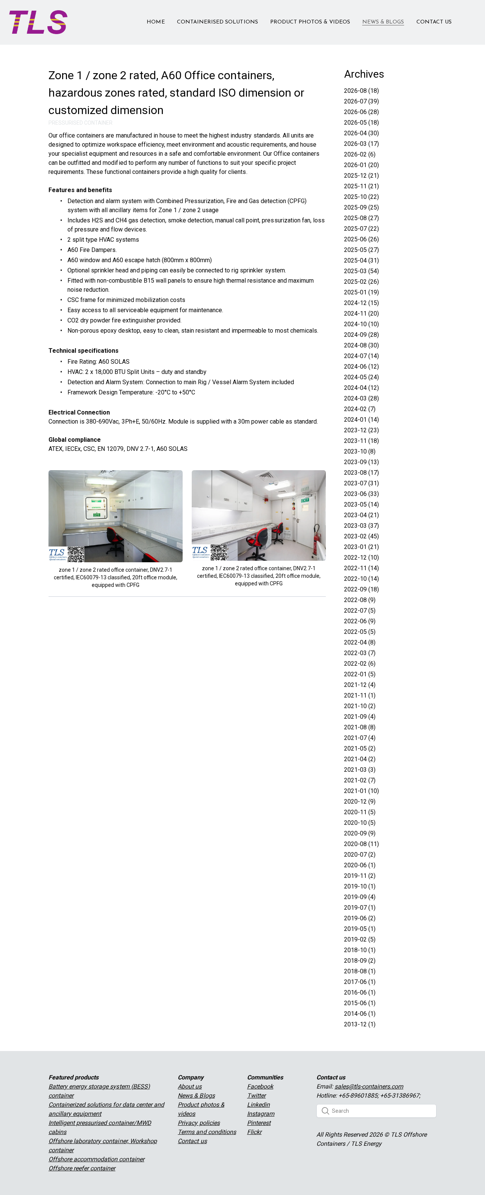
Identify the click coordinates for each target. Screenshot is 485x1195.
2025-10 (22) (361, 196)
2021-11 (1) (359, 695)
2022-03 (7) (359, 653)
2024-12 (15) (361, 303)
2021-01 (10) (361, 791)
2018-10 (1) (359, 950)
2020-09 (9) (359, 833)
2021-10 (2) (359, 706)
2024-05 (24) (361, 377)
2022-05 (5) (359, 631)
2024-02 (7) (359, 409)
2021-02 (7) (359, 780)
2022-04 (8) (359, 642)
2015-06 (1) (359, 1003)
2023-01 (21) (361, 547)
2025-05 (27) (361, 249)
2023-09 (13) (361, 462)
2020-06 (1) (359, 865)
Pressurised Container (80, 123)
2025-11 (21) (361, 186)
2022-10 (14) (361, 578)
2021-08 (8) (359, 727)
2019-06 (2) (359, 918)
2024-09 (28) (361, 334)
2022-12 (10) (361, 557)
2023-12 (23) (361, 430)
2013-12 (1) (359, 1024)
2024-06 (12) (361, 366)
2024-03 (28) (361, 398)
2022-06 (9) (359, 621)
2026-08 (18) (361, 90)
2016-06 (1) (359, 992)
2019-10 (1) (359, 886)
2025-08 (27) (361, 218)
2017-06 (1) (359, 981)
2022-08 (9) (359, 600)
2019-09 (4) (359, 897)
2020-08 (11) (361, 844)
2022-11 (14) (361, 568)
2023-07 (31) (361, 483)
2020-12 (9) (359, 801)
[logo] (38, 22)
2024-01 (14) (361, 419)
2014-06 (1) (359, 1013)
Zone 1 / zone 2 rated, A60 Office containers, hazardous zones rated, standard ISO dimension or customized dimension (176, 93)
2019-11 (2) (359, 875)
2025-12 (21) (361, 175)
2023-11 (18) (361, 440)
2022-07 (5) (359, 610)
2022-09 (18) (361, 589)
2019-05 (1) (359, 928)
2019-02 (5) (359, 939)
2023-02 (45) (361, 536)
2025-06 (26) (361, 239)
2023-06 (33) (361, 493)
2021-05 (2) (359, 748)
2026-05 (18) (361, 122)
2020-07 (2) (359, 854)
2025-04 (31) (361, 260)
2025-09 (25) (361, 207)
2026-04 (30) (361, 133)
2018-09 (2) (359, 960)
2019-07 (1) (359, 907)
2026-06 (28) (361, 112)
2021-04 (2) (359, 759)
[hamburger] (76, 18)
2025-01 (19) (361, 292)
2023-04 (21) (361, 515)
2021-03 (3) (359, 769)
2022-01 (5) (359, 674)
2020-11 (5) (359, 812)
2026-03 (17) (361, 143)
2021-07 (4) (359, 737)
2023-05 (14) (361, 504)
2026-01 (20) (361, 165)
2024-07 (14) (361, 356)
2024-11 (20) (361, 313)
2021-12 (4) (359, 684)
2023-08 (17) (361, 472)
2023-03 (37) (361, 525)
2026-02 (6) (359, 154)
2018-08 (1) (359, 971)
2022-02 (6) (359, 663)
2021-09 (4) (359, 716)
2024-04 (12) (361, 387)
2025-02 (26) (361, 281)
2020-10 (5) (359, 822)
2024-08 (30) (361, 345)
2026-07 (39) (361, 101)
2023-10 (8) (359, 451)
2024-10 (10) (361, 324)
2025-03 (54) (361, 271)
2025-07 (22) (361, 228)
